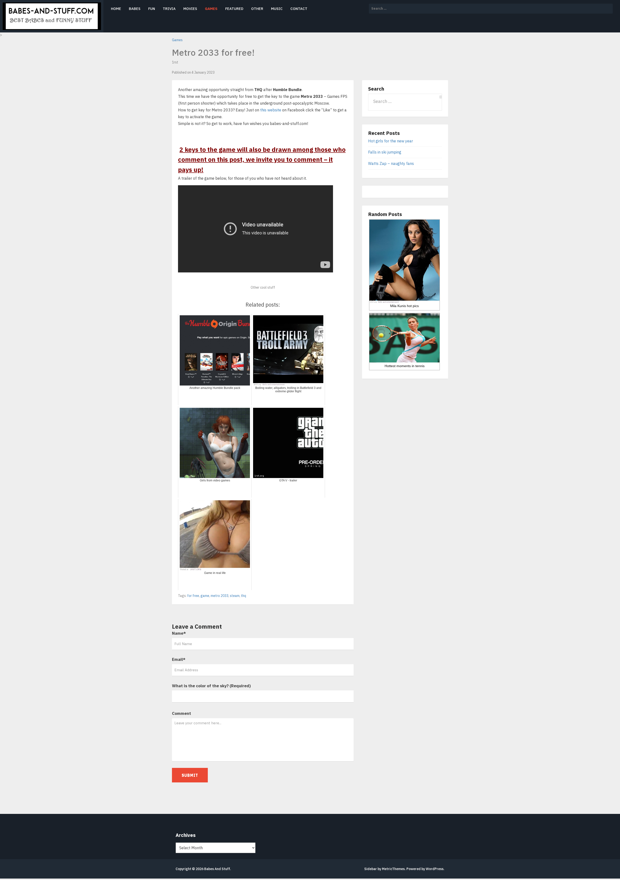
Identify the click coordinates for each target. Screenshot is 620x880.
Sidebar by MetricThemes (384, 869)
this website (270, 110)
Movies (190, 8)
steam (235, 596)
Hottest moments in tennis (405, 366)
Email (179, 659)
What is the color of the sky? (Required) (211, 685)
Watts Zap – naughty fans (391, 163)
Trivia (169, 8)
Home (116, 8)
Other (257, 8)
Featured (234, 8)
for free (193, 596)
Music (277, 8)
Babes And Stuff (217, 869)
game (205, 596)
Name (179, 633)
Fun (151, 8)
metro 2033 (219, 596)
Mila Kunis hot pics (404, 306)
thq (243, 596)
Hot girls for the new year (390, 141)
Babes (134, 8)
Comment (181, 713)
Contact (298, 8)
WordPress (434, 869)
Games (211, 8)
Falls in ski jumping (384, 152)
